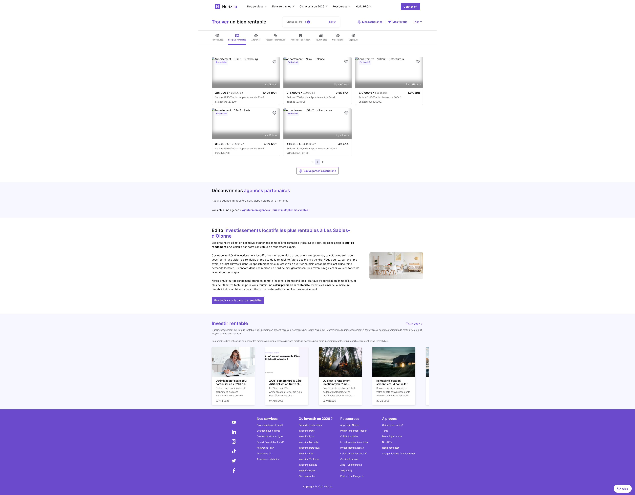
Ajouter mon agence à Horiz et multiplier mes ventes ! (276, 210)
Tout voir (413, 324)
